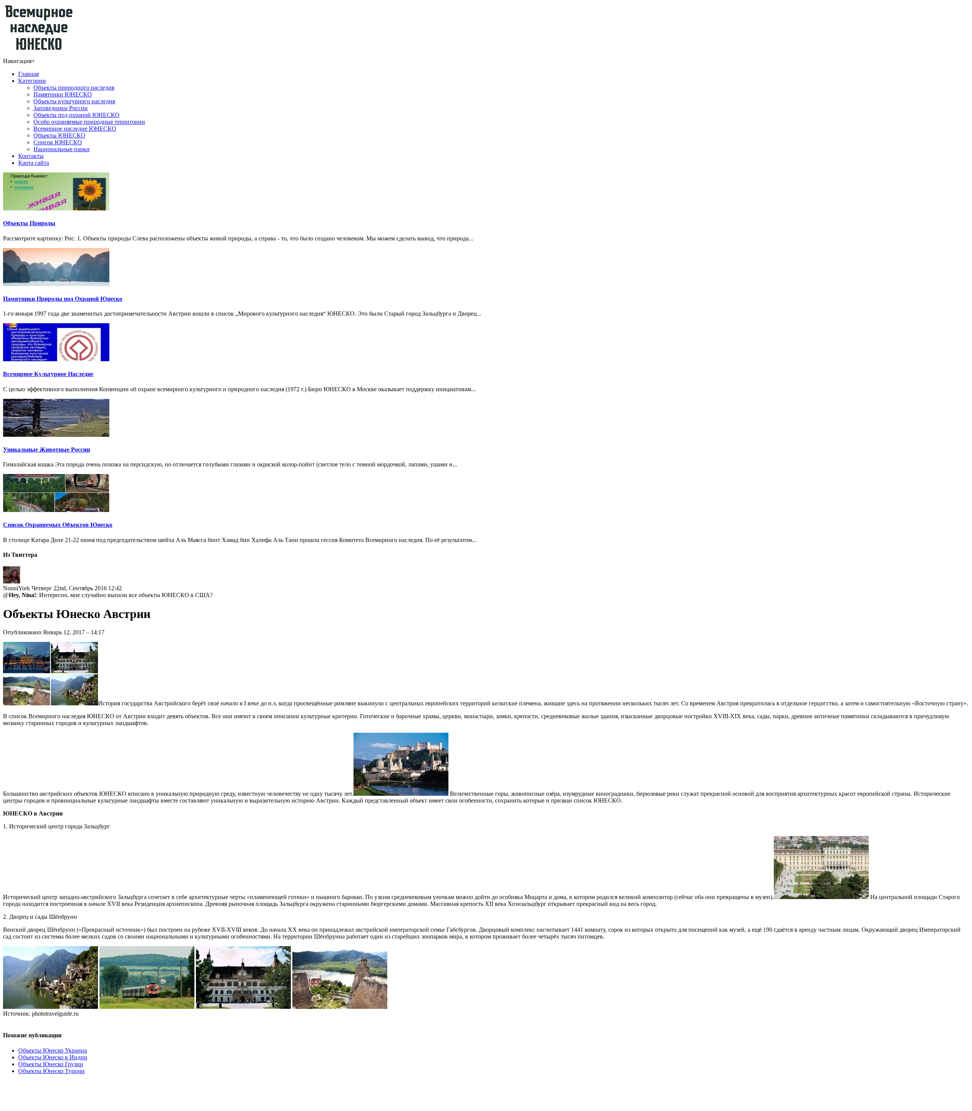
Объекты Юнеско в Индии (52, 1057)
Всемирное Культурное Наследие (48, 374)
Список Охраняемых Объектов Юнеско (57, 525)
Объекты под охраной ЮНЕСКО (76, 115)
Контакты (31, 156)
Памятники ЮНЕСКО (62, 94)
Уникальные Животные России (46, 449)
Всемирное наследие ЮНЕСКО (74, 128)
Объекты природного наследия (73, 87)
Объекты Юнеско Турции (51, 1071)
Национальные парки (61, 149)
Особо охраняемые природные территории (89, 122)
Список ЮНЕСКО (57, 142)
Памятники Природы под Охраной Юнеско (62, 299)
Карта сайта (33, 163)
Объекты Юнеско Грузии (50, 1064)
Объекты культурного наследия (74, 101)
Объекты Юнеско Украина (52, 1050)
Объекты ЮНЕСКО (59, 135)
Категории (32, 80)
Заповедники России (60, 108)
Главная (28, 74)
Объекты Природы (29, 223)
